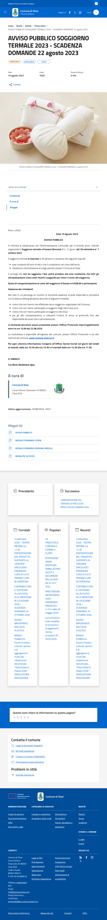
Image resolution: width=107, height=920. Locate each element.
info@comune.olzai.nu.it (18, 892)
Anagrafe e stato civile (41, 818)
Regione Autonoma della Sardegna (21, 3)
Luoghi (82, 839)
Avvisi (81, 818)
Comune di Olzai (20, 385)
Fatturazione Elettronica (19, 913)
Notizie (28, 25)
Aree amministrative (17, 818)
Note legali (60, 870)
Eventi (81, 843)
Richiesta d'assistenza (41, 879)
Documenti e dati (15, 826)
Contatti (68, 913)
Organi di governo (16, 814)
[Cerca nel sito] (96, 12)
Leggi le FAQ (37, 858)
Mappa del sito (47, 913)
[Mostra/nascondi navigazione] (5, 12)
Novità (19, 25)
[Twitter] (73, 12)
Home (10, 25)
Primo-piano (40, 25)
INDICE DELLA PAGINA (17, 187)
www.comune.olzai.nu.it (41, 338)
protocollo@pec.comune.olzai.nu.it (23, 901)
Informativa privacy (63, 866)
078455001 (21, 882)
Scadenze (83, 822)
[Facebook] (68, 12)
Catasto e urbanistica (41, 814)
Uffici (10, 822)
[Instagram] (79, 12)
